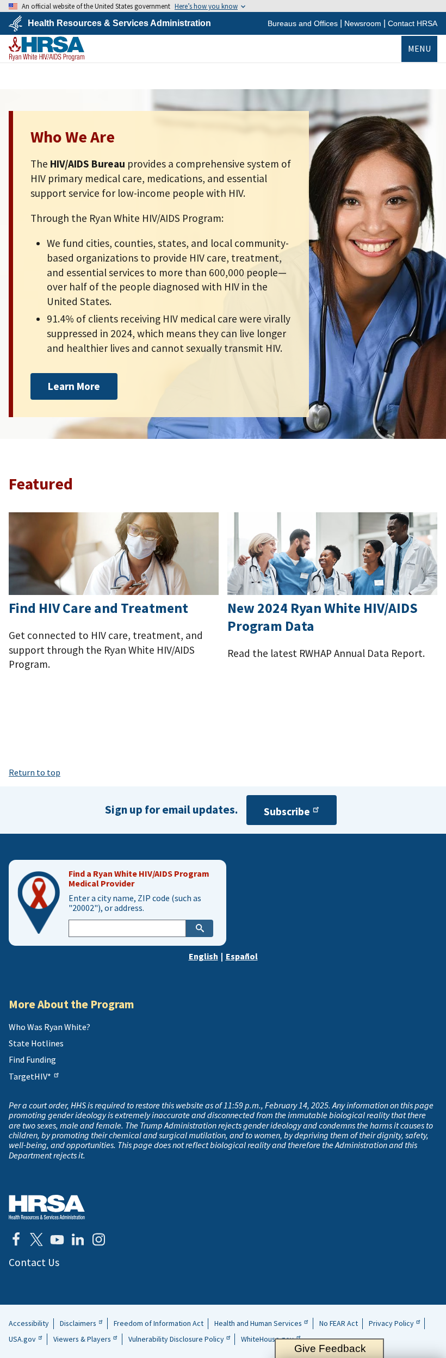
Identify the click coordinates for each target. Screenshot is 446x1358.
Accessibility (29, 1323)
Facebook (16, 1239)
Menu (419, 48)
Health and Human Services (258, 1323)
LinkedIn (78, 1239)
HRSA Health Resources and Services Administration (47, 1207)
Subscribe (287, 811)
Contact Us (34, 1262)
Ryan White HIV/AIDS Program (46, 48)
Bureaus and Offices (303, 23)
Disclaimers (78, 1323)
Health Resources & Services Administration (119, 23)
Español (242, 956)
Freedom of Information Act (158, 1323)
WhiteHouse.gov (267, 1339)
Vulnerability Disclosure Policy (176, 1339)
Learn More (74, 386)
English (203, 956)
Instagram (98, 1239)
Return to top (34, 772)
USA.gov (22, 1339)
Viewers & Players (82, 1339)
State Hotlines (36, 1043)
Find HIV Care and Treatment (98, 608)
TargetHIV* (30, 1076)
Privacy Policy (391, 1323)
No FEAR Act (338, 1323)
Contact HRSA (412, 23)
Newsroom (362, 23)
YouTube (57, 1239)
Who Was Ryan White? (49, 1026)
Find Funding (32, 1059)
